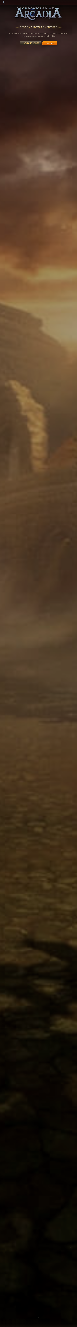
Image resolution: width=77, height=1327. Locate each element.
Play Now (50, 43)
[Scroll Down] (38, 1316)
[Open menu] (73, 2)
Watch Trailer (30, 43)
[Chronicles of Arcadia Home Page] (3, 2)
